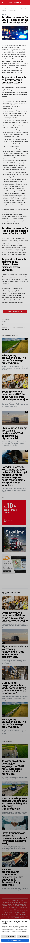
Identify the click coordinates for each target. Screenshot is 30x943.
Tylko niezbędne (9, 936)
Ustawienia (23, 936)
